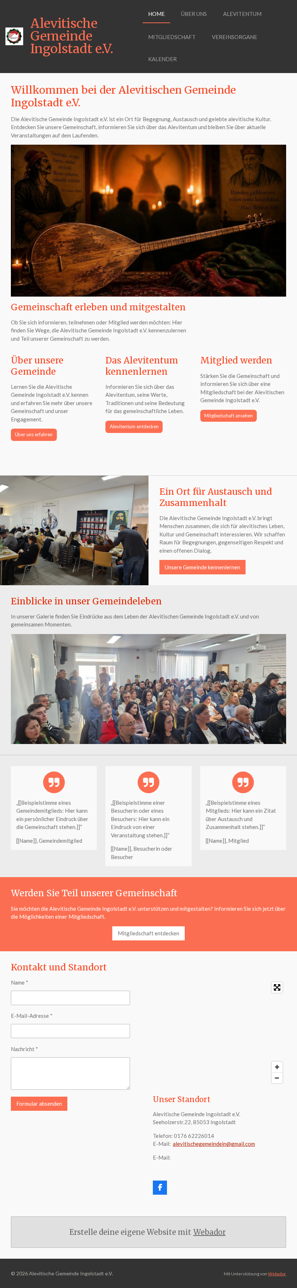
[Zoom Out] (277, 1077)
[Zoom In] (277, 1067)
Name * (19, 982)
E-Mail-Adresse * (32, 1015)
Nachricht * (24, 1049)
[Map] (219, 1032)
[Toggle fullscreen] (277, 987)
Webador (209, 1232)
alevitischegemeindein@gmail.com (214, 1143)
